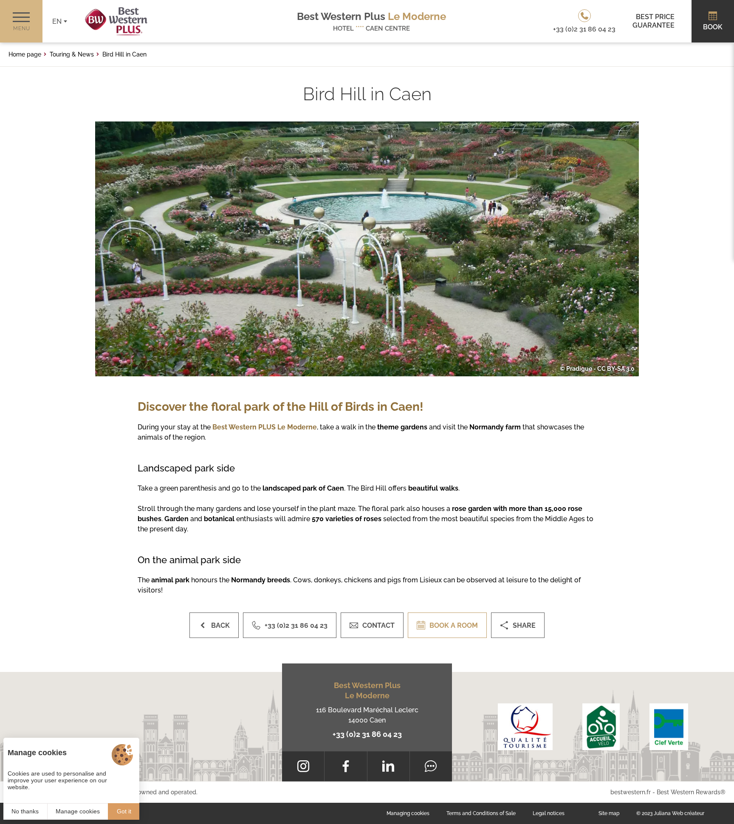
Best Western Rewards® (691, 792)
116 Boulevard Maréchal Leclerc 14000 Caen (367, 715)
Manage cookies (78, 811)
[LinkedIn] (388, 766)
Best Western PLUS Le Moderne (264, 427)
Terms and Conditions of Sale (481, 813)
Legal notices (549, 813)
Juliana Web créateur (679, 813)
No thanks (25, 811)
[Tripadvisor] (431, 766)
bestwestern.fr (630, 792)
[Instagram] (303, 766)
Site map (608, 813)
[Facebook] (346, 766)
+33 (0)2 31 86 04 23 (367, 734)
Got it (124, 811)
